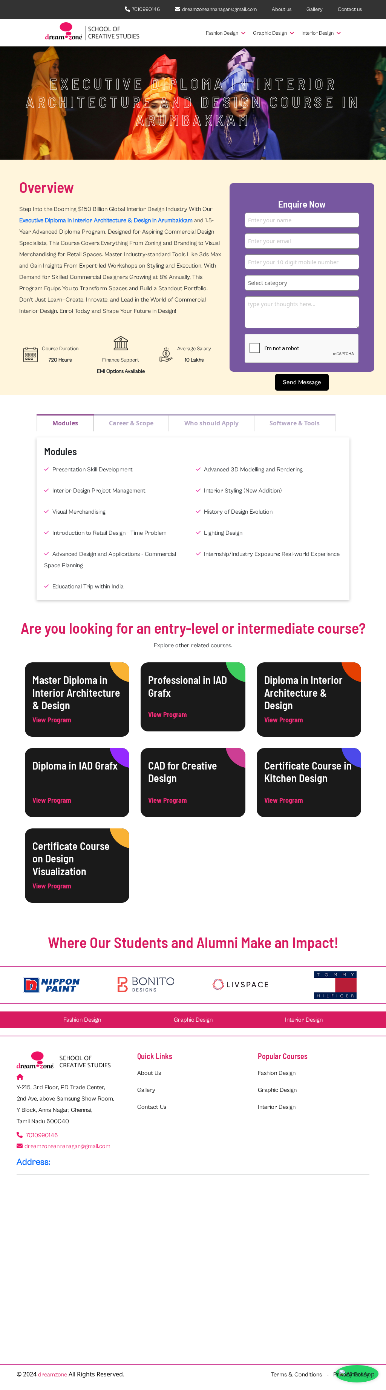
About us (281, 9)
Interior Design (318, 33)
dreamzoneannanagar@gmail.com (219, 9)
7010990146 (146, 9)
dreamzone (52, 1374)
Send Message (302, 382)
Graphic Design (270, 33)
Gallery (314, 9)
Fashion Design (222, 33)
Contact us (350, 9)
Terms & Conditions (296, 1374)
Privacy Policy (351, 1374)
